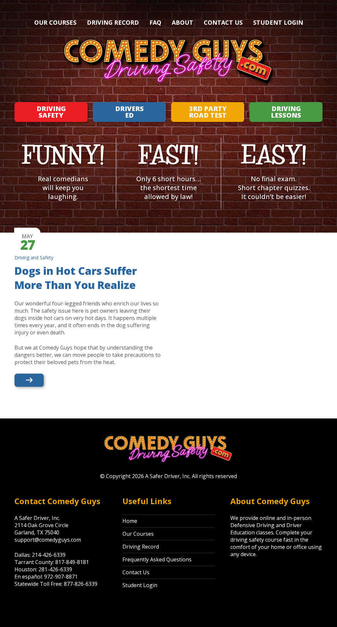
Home (129, 521)
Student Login (278, 22)
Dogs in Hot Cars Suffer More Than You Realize (75, 278)
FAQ (155, 22)
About (182, 22)
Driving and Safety (33, 257)
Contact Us (223, 22)
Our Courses (55, 22)
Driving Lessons (286, 112)
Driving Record (113, 22)
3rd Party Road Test (208, 112)
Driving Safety (51, 112)
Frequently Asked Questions (157, 559)
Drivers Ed (129, 112)
